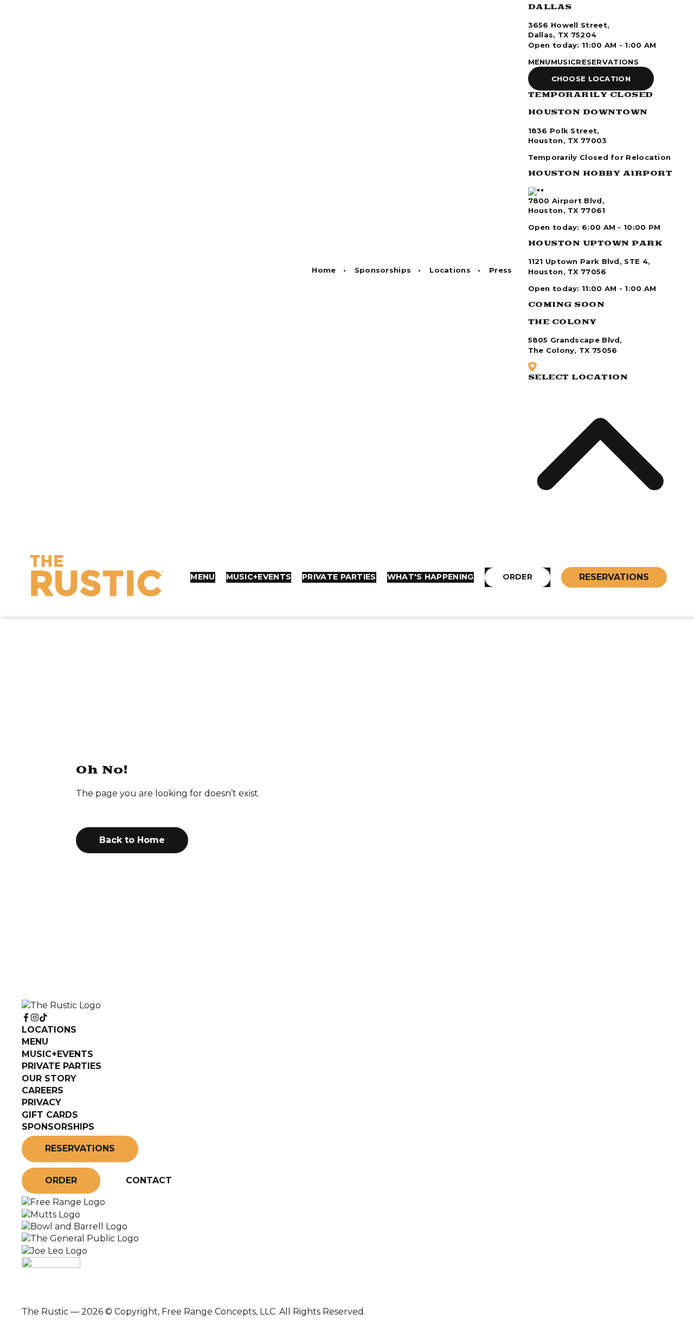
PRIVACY (41, 1102)
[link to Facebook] (26, 1018)
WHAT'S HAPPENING (430, 577)
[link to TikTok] (43, 1018)
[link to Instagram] (34, 1018)
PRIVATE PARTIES (339, 577)
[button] (591, 79)
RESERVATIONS (607, 61)
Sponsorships (383, 270)
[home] (97, 577)
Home (324, 270)
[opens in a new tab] (63, 1202)
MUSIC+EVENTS (259, 577)
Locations (450, 270)
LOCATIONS (49, 1030)
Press (500, 270)
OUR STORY (49, 1078)
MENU (539, 61)
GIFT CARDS (50, 1115)
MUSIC (563, 61)
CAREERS (42, 1090)
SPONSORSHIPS (58, 1127)
